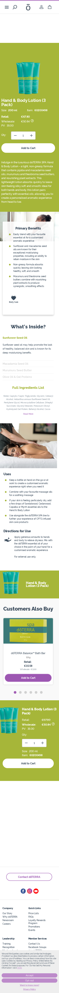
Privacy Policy (29, 989)
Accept (29, 975)
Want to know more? (29, 985)
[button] (15, 692)
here (19, 968)
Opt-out (29, 980)
